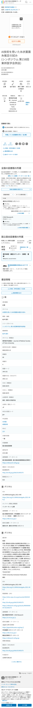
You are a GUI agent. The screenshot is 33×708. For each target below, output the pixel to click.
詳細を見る (28, 103)
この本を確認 (20, 213)
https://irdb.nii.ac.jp (8, 519)
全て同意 (24, 705)
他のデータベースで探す (11, 154)
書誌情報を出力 (9, 151)
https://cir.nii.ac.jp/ (8, 617)
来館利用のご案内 (24, 248)
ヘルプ (7, 186)
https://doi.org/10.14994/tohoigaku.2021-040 (16, 498)
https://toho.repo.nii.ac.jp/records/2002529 (16, 597)
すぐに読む (17, 41)
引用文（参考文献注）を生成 (12, 148)
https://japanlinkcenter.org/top (12, 627)
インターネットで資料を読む (9, 684)
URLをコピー (10, 144)
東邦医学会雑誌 (10, 7)
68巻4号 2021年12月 (11, 10)
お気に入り (5, 144)
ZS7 (3, 431)
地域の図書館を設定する (16, 189)
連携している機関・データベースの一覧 (18, 176)
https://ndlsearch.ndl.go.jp (10, 463)
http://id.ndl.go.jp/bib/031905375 (13, 473)
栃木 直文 (5, 334)
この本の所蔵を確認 (22, 227)
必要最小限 (9, 705)
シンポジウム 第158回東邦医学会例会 (13, 326)
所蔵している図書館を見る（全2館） (16, 135)
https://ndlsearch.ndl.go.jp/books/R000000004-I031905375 (16, 607)
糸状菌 (4, 422)
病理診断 (5, 424)
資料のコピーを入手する (7, 687)
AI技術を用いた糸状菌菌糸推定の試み (13, 312)
